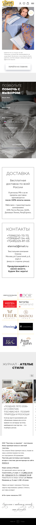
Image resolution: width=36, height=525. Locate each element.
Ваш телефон (7, 118)
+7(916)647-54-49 (24, 475)
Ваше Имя (6, 97)
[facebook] (28, 495)
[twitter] (32, 495)
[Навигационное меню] (32, 3)
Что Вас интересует (10, 128)
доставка (5, 490)
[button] (20, 3)
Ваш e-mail (6, 108)
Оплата (26, 487)
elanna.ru (5, 463)
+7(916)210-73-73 (11, 475)
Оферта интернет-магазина (11, 485)
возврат (12, 490)
